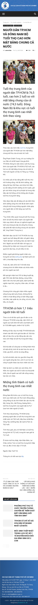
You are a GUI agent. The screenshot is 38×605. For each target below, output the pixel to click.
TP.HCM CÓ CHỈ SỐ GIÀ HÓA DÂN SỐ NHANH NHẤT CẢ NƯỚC (24, 523)
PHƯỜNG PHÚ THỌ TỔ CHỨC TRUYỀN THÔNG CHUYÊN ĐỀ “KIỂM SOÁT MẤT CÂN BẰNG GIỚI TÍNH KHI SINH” (24, 511)
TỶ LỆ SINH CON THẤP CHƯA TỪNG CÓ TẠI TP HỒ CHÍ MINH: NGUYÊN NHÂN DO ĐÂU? (11, 485)
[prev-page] (4, 546)
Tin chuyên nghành (16, 22)
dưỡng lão (18, 257)
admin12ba (8, 50)
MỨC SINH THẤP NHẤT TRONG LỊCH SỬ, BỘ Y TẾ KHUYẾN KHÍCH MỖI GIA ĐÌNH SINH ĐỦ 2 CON (24, 536)
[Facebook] (5, 55)
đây (22, 456)
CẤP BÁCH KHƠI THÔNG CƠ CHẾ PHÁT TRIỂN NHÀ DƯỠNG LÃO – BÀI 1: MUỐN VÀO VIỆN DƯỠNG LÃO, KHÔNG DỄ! (27, 487)
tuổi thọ (23, 148)
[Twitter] (10, 55)
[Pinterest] (14, 55)
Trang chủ (6, 22)
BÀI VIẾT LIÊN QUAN (10, 499)
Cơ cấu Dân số (27, 22)
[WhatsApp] (19, 55)
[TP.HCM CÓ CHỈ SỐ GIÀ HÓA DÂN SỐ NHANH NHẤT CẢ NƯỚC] (8, 523)
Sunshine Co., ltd (22, 602)
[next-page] (7, 546)
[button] (3, 14)
